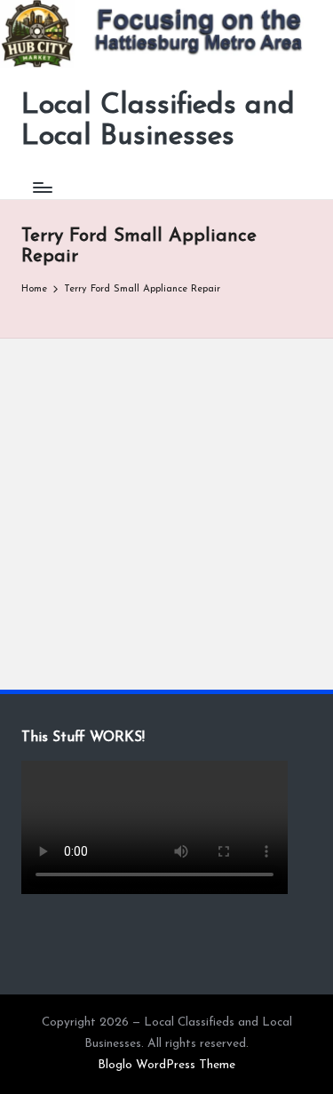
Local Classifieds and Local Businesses (158, 121)
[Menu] (42, 188)
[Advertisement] (166, 514)
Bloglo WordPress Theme (166, 1065)
